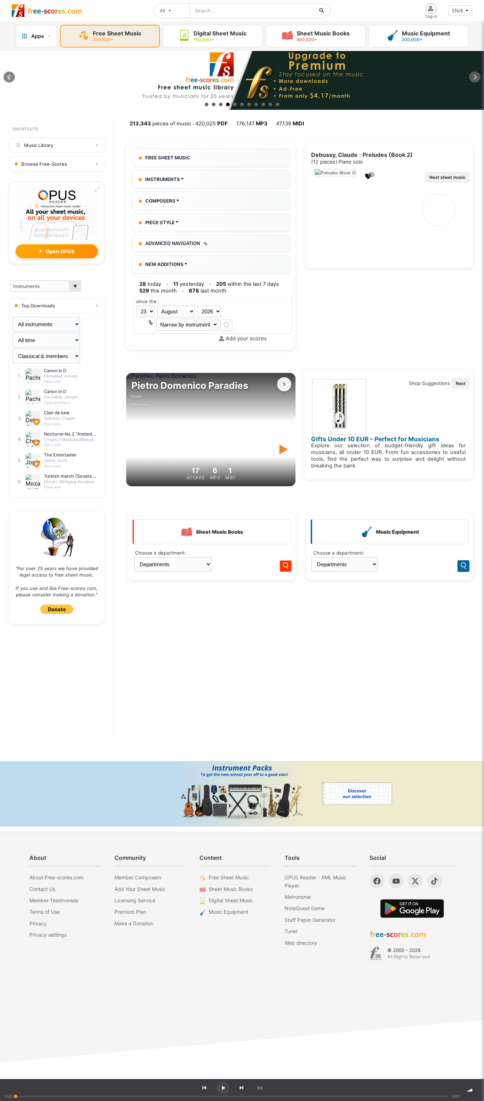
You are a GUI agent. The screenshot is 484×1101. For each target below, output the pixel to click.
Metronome (298, 897)
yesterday (188, 284)
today (150, 284)
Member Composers (137, 877)
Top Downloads (38, 305)
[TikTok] (434, 881)
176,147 (252, 123)
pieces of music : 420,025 (179, 123)
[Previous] (204, 1088)
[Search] (226, 325)
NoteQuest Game (305, 908)
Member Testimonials (53, 900)
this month (158, 291)
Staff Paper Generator (310, 920)
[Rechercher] (321, 11)
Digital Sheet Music (231, 900)
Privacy (38, 923)
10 (270, 104)
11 (277, 104)
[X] (415, 881)
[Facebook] (377, 881)
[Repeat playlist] (260, 1088)
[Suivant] (284, 384)
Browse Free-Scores (44, 164)
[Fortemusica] (376, 953)
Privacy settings (48, 935)
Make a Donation (133, 923)
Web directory (301, 943)
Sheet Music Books (231, 889)
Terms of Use (44, 912)
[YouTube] (396, 881)
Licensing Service (134, 900)
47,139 (290, 123)
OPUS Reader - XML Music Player (316, 881)
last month (207, 291)
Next (474, 77)
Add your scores (246, 338)
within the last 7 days (247, 284)
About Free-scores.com (56, 877)
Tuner (291, 931)
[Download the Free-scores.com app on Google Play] (412, 908)
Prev (9, 77)
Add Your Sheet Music (139, 889)
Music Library (38, 145)
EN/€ (457, 10)
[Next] (241, 1088)
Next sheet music (447, 177)
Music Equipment (228, 912)
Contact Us (42, 889)
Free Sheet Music (229, 877)
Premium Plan (130, 912)
